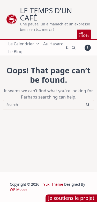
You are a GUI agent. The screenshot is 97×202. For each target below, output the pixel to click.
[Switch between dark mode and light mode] (67, 47)
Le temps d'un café (46, 14)
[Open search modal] (73, 47)
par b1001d (83, 34)
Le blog (15, 51)
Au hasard (53, 44)
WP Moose (18, 189)
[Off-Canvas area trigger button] (88, 48)
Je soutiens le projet (71, 197)
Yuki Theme (53, 184)
